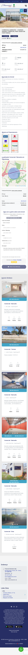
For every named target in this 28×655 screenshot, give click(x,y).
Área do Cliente (7, 1)
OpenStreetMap (23, 185)
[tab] (21, 10)
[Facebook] (11, 607)
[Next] (24, 289)
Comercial (5, 30)
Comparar (15, 36)
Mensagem (4, 245)
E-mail (3, 235)
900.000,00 (23, 47)
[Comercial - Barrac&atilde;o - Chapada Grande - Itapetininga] (10, 5)
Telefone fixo (6, 240)
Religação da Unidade (8, 597)
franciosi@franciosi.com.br (10, 576)
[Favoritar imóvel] (25, 282)
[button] (21, 1)
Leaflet (17, 185)
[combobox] (14, 222)
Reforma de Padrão (7, 596)
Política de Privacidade (14, 630)
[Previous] (3, 289)
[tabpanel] (14, 18)
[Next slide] (25, 17)
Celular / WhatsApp (6, 230)
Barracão (13, 30)
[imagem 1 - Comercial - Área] (14, 517)
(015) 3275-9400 (15, 1)
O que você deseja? (6, 220)
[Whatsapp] (17, 607)
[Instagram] (14, 607)
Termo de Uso (14, 631)
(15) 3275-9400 (8, 575)
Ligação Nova (6, 594)
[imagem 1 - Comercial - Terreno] (14, 334)
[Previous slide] (2, 17)
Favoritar (6, 36)
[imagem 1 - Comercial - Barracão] (14, 289)
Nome (3, 225)
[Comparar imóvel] (25, 284)
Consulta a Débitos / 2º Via (9, 592)
